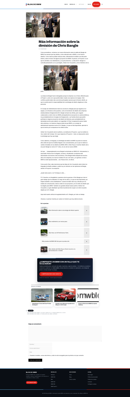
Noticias (81, 4)
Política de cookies (92, 379)
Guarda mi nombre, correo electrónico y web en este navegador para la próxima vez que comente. (57, 355)
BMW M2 (53, 384)
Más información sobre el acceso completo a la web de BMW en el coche (46, 312)
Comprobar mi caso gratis (51, 274)
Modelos (72, 4)
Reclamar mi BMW (31, 382)
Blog (89, 4)
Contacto (90, 381)
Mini (52, 379)
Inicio (66, 4)
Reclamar (96, 4)
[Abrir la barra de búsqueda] (102, 4)
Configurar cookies (92, 384)
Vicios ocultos (72, 379)
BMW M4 (53, 381)
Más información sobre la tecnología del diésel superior (42, 313)
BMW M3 (53, 377)
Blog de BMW (34, 4)
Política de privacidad (93, 377)
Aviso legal (90, 374)
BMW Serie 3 (54, 386)
